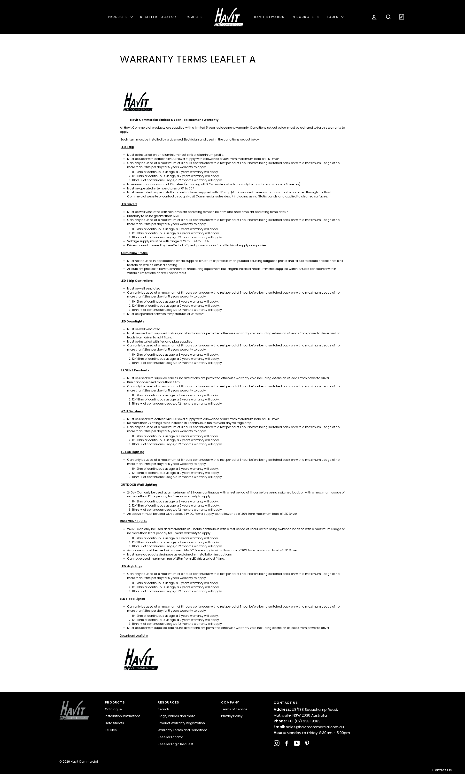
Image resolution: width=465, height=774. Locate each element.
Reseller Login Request (175, 744)
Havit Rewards (269, 17)
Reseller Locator (158, 17)
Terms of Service (234, 709)
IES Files (111, 730)
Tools (333, 17)
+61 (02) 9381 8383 (297, 721)
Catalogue (113, 709)
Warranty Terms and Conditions (183, 730)
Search (163, 709)
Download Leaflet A (134, 635)
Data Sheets (114, 723)
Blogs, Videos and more (176, 716)
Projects (193, 17)
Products (119, 17)
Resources (304, 17)
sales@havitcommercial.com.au (309, 726)
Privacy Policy (231, 716)
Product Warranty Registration (181, 723)
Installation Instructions (122, 716)
